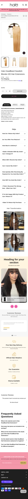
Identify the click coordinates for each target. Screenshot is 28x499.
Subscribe (23, 462)
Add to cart (19, 91)
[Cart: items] (25, 5)
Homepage (3, 14)
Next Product (26, 16)
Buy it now (14, 96)
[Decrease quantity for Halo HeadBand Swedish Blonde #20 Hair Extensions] (2, 91)
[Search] (22, 5)
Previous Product (24, 16)
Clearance (9, 14)
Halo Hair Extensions (7, 485)
